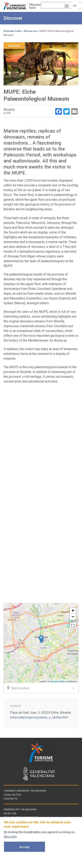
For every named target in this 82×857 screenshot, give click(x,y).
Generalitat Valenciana (20, 809)
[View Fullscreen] (73, 626)
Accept (24, 847)
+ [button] (73, 610)
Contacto (11, 798)
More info (10, 836)
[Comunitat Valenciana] (15, 6)
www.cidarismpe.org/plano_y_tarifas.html (39, 717)
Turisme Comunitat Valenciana (25, 790)
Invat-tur (10, 813)
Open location (20, 688)
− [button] (73, 616)
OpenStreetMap (57, 681)
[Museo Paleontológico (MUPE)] (41, 639)
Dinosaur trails (35, 6)
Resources (30, 31)
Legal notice (12, 794)
